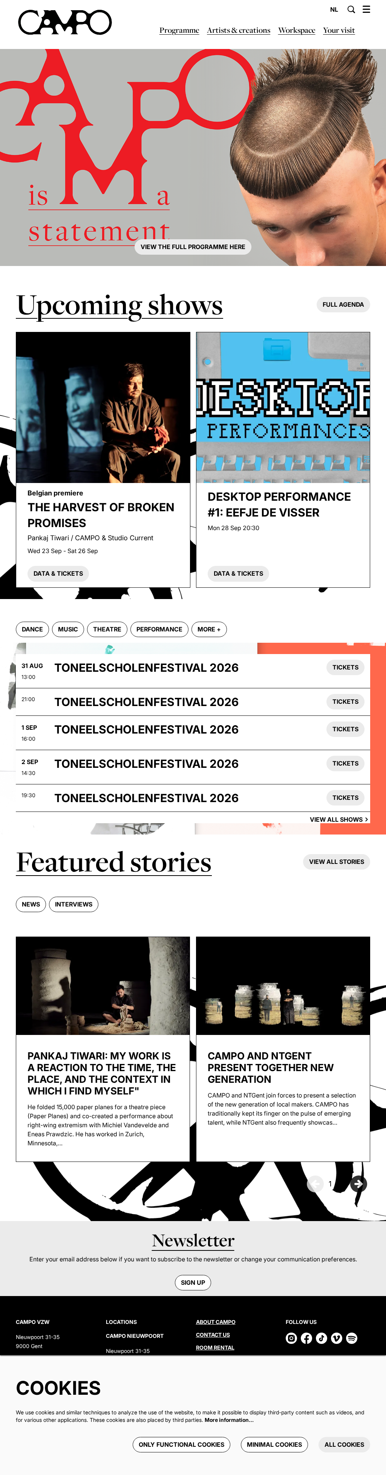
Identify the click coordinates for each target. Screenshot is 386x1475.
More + (209, 629)
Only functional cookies (181, 1444)
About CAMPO (216, 1322)
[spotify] (351, 1338)
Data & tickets (58, 573)
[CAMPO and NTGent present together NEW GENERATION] (283, 986)
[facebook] (306, 1338)
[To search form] (351, 9)
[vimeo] (336, 1338)
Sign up (193, 1282)
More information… (229, 1420)
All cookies (344, 1444)
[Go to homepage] (65, 22)
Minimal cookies (274, 1444)
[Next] (358, 1183)
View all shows (336, 819)
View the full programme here (193, 247)
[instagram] (291, 1338)
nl (334, 9)
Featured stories (114, 861)
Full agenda (343, 304)
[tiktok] (321, 1338)
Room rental (215, 1347)
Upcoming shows (119, 304)
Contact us (213, 1334)
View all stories (336, 861)
